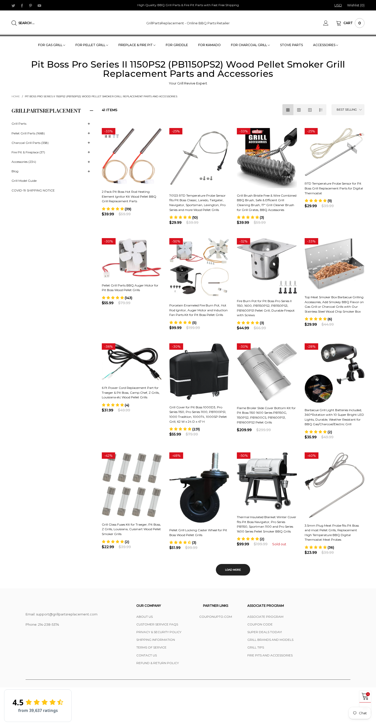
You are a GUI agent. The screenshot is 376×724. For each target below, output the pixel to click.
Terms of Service (151, 647)
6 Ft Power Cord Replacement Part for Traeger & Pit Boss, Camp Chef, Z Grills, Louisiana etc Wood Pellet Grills (131, 392)
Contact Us (146, 655)
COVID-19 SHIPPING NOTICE (33, 190)
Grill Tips (255, 647)
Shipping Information (155, 640)
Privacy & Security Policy (158, 632)
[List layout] (320, 109)
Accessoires (324, 45)
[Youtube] (39, 5)
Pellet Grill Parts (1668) (28, 133)
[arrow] (89, 124)
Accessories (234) (24, 162)
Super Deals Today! (264, 632)
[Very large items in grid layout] (309, 109)
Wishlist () (355, 5)
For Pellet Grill (90, 45)
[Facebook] (22, 5)
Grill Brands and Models (270, 640)
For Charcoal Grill (249, 45)
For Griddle (177, 45)
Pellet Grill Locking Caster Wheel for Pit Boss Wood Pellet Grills (198, 532)
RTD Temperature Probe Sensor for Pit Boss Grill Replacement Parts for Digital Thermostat (334, 188)
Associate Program (265, 617)
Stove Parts (291, 45)
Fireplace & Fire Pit (135, 45)
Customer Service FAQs (157, 624)
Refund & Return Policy (157, 663)
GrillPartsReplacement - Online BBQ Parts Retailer (188, 23)
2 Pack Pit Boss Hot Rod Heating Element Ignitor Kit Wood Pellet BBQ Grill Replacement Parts (129, 196)
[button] (116, 209)
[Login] (329, 23)
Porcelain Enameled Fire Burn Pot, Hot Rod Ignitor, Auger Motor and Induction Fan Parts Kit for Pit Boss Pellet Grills (198, 310)
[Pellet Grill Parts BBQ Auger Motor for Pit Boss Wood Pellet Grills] (132, 258)
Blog (15, 171)
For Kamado (209, 45)
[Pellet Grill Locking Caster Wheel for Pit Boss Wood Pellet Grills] (199, 487)
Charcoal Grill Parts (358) (30, 143)
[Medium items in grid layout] (287, 109)
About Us (144, 617)
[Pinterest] (30, 5)
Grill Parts (19, 123)
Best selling (347, 109)
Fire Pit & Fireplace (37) (28, 152)
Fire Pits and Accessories (270, 655)
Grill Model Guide (24, 181)
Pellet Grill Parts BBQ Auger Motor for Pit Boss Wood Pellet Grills (130, 287)
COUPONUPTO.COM (215, 617)
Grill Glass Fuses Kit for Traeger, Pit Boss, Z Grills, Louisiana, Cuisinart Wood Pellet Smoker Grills (131, 529)
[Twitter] (13, 5)
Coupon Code (260, 624)
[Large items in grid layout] (298, 109)
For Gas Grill (50, 45)
